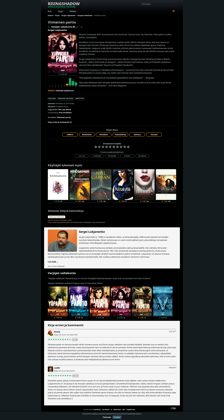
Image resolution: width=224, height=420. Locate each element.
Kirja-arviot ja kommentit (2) (60, 122)
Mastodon (117, 409)
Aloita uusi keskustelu (56, 217)
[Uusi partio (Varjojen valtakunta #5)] (81, 26)
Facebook (105, 409)
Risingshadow (64, 4)
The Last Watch (64, 109)
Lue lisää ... (53, 261)
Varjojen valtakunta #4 (63, 26)
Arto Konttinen (65, 112)
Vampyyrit (79, 98)
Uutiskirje (97, 409)
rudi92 (57, 368)
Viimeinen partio (64, 117)
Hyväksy (117, 417)
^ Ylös (173, 408)
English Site (131, 409)
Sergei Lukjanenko (57, 30)
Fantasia (52, 98)
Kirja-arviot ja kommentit (65, 325)
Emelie (57, 332)
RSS (123, 409)
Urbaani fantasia (66, 98)
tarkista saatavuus (65, 90)
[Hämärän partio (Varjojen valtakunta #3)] (49, 26)
